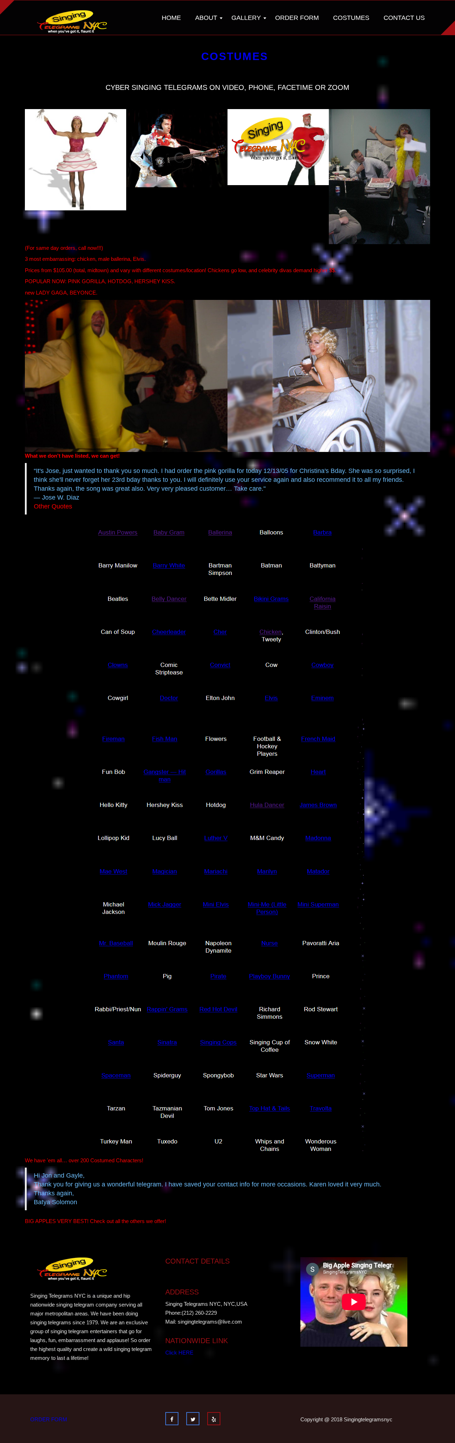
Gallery (246, 17)
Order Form (297, 17)
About (206, 17)
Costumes (351, 17)
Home (171, 17)
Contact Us (404, 17)
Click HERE (179, 1353)
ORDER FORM (48, 1419)
